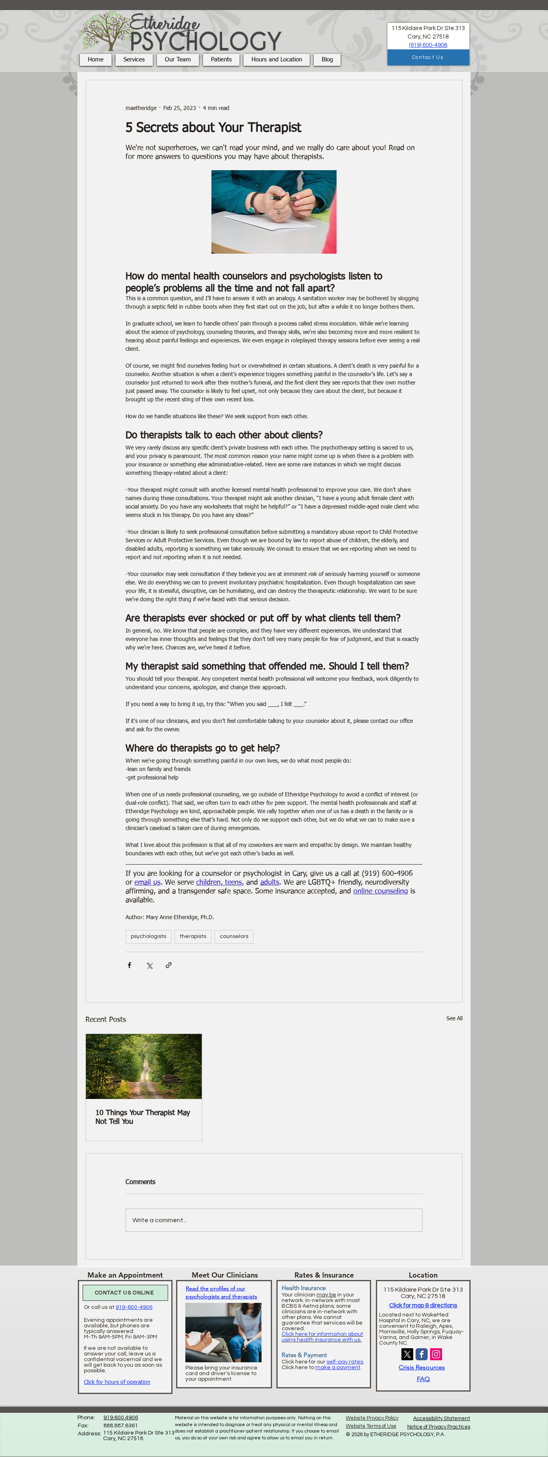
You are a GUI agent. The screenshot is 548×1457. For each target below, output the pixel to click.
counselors (234, 936)
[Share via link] (169, 965)
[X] (407, 1354)
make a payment (337, 1367)
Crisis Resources (422, 1367)
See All (455, 1019)
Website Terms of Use (371, 1426)
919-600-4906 (134, 1307)
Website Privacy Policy (372, 1418)
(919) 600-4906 (428, 45)
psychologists (148, 936)
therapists (193, 936)
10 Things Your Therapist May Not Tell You (142, 1117)
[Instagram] (436, 1354)
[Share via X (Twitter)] (149, 965)
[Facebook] (422, 1354)
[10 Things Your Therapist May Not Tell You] (144, 1066)
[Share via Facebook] (129, 965)
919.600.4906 (121, 1417)
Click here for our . (323, 1362)
